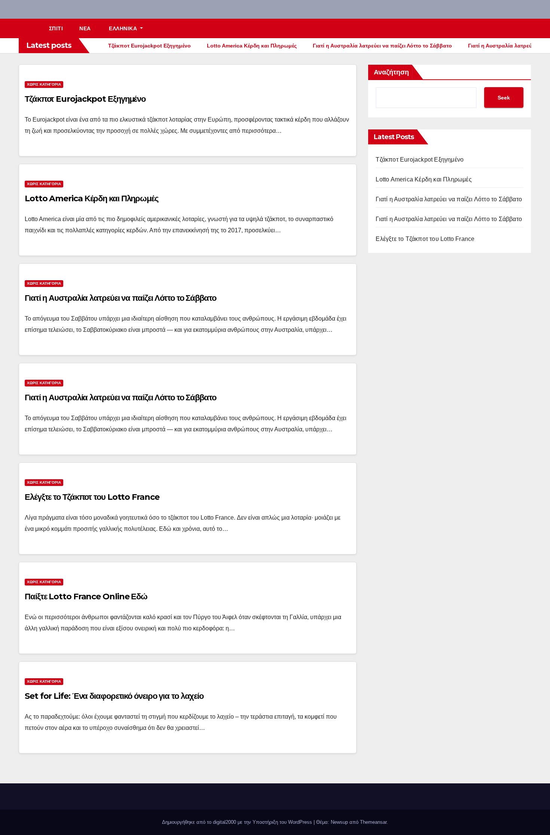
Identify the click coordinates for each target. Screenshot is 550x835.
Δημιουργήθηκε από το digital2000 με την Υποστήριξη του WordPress (238, 822)
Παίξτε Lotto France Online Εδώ (86, 596)
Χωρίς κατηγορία (44, 84)
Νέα (85, 28)
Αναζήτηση (391, 72)
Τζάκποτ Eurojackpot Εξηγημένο (85, 99)
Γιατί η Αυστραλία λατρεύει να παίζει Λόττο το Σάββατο (120, 298)
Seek (504, 98)
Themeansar (373, 822)
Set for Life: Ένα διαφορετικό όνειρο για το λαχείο (114, 696)
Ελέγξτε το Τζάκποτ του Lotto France (92, 497)
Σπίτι (56, 28)
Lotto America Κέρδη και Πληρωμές (91, 198)
